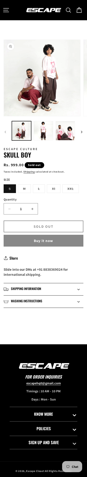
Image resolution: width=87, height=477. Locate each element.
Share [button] (13, 258)
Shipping (29, 171)
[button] (6, 10)
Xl (56, 189)
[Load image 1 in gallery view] (21, 130)
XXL (73, 189)
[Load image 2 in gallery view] (43, 130)
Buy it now (43, 240)
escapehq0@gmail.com (43, 383)
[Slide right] (81, 132)
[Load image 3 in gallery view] (65, 130)
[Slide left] (5, 132)
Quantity (10, 199)
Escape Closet (35, 471)
